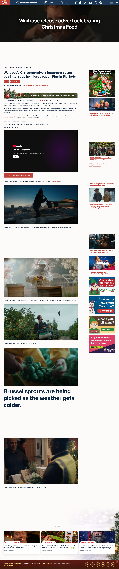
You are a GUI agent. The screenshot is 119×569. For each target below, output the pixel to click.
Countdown (29, 2)
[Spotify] (101, 2)
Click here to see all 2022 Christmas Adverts (18, 175)
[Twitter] (85, 2)
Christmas (42, 100)
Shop (65, 3)
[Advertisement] (59, 53)
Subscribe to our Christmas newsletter (36, 85)
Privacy (44, 563)
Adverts (6, 81)
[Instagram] (96, 2)
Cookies (49, 563)
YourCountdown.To (9, 565)
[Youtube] (91, 2)
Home (5, 67)
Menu (115, 3)
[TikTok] (80, 2)
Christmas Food (14, 81)
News (50, 3)
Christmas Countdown (13, 563)
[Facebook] (76, 2)
